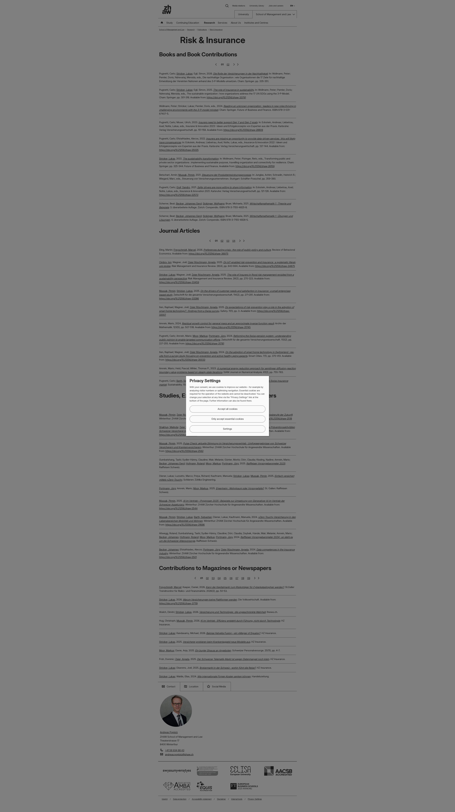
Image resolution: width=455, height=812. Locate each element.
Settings (227, 428)
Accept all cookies (227, 409)
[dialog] (227, 406)
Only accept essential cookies (227, 419)
